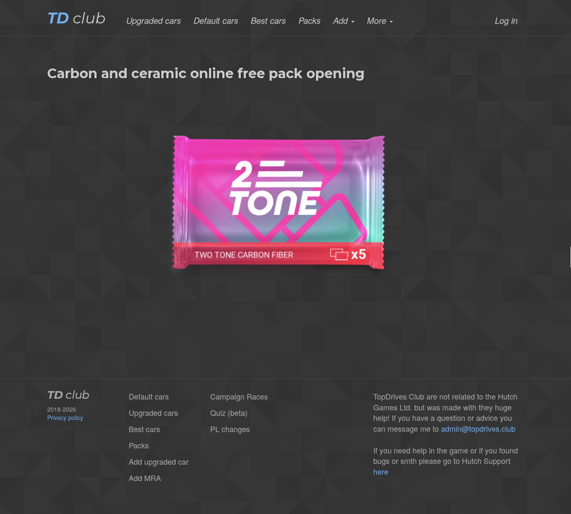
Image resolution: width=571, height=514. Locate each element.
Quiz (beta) (228, 412)
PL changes (230, 429)
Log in (506, 20)
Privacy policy (65, 417)
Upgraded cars (153, 20)
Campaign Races (239, 396)
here (380, 471)
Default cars (216, 20)
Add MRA (145, 478)
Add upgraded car (159, 461)
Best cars (268, 20)
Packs (309, 20)
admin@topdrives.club (478, 428)
